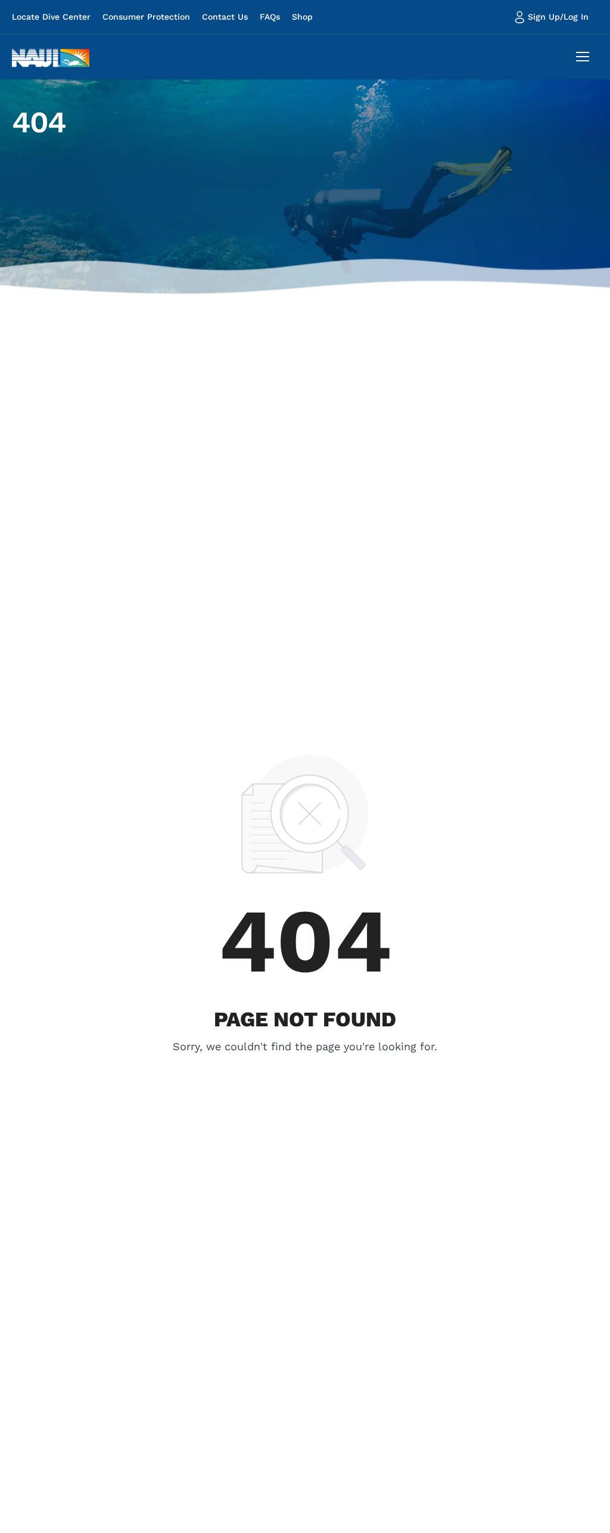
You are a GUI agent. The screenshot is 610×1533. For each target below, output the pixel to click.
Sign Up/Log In (558, 16)
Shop (302, 16)
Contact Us (225, 16)
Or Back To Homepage (305, 1063)
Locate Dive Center (51, 16)
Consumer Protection (146, 16)
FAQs (270, 16)
